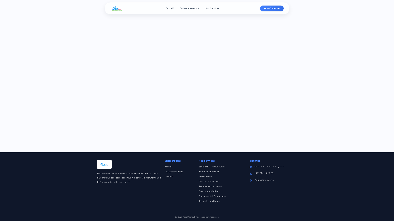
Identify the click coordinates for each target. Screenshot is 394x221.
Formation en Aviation (209, 171)
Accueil (170, 8)
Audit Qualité (205, 176)
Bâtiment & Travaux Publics (212, 166)
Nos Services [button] (212, 8)
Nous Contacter (272, 8)
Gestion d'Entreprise (209, 181)
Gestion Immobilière (209, 191)
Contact (169, 176)
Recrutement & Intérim (210, 186)
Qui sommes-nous (189, 8)
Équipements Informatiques (212, 196)
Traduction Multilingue (209, 201)
